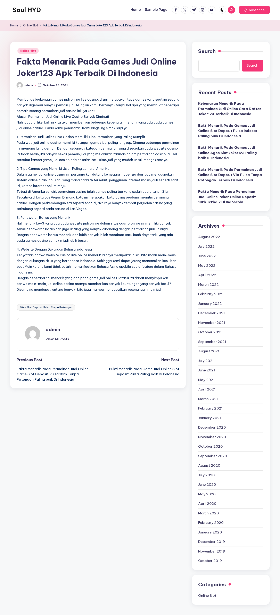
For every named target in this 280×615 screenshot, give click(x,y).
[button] (254, 10)
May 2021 (206, 380)
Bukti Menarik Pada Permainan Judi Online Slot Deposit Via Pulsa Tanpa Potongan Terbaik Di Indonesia (230, 174)
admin (53, 329)
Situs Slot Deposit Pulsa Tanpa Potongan (46, 307)
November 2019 (211, 551)
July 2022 (206, 246)
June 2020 (207, 484)
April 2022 (207, 275)
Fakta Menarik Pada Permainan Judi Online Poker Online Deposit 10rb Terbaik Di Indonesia (227, 196)
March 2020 (208, 513)
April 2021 (206, 389)
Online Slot (28, 50)
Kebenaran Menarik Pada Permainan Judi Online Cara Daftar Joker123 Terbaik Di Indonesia (229, 108)
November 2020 (212, 437)
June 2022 (207, 256)
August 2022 (209, 237)
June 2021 (206, 370)
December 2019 (211, 541)
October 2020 (210, 446)
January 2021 (209, 418)
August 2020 (209, 465)
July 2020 (206, 475)
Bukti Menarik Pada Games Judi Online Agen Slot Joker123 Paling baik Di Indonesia (227, 152)
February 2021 (210, 408)
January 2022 (210, 303)
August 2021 (208, 351)
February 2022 (210, 294)
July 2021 (206, 361)
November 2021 (211, 322)
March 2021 (208, 399)
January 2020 (210, 532)
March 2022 (208, 284)
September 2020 (212, 456)
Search (207, 51)
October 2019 (210, 560)
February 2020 (211, 522)
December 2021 (211, 313)
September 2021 (212, 341)
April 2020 (207, 503)
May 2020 (207, 494)
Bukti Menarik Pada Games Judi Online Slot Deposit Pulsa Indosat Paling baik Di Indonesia (227, 130)
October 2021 (210, 332)
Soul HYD (26, 10)
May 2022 (206, 265)
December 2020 (212, 427)
